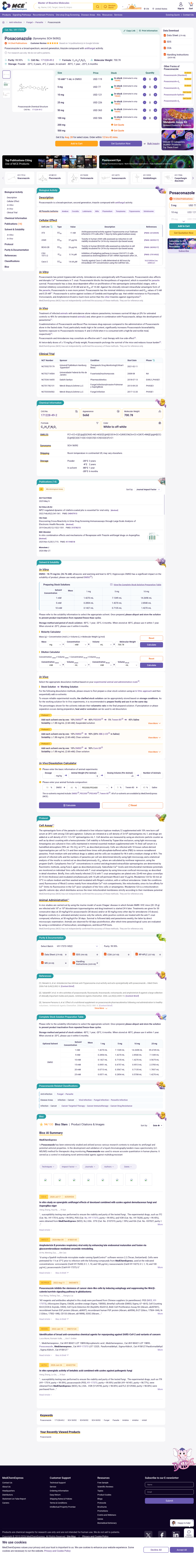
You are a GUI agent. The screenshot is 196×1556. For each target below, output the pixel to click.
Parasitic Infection (119, 1100)
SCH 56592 (72, 1435)
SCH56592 (84, 1435)
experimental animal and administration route (116, 682)
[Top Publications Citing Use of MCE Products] (49, 167)
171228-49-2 (47, 60)
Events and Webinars (106, 1530)
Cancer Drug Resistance (121, 1106)
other (107, 297)
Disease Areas (46, 1100)
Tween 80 (104, 793)
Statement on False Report (14, 1514)
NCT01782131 (48, 386)
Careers (5, 1518)
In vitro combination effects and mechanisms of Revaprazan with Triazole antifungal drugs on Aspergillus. (89, 535)
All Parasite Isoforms (48, 211)
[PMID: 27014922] (151, 255)
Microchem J (44, 548)
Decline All (156, 1550)
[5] (160, 342)
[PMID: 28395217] (151, 240)
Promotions (102, 1526)
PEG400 (93, 793)
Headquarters (8, 1506)
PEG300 (97, 719)
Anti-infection (15, 22)
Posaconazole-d (171, 81)
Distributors (7, 1510)
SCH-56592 (96, 1435)
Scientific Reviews (105, 1502)
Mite (97, 211)
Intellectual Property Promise (62, 1522)
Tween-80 (116, 719)
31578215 (76, 527)
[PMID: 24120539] (151, 233)
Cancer (71, 1100)
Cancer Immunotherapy (97, 1106)
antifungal (90, 48)
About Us (6, 1502)
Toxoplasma (120, 211)
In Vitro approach (143, 691)
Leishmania (87, 211)
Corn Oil (97, 748)
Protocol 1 (45, 715)
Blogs (99, 1514)
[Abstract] (114, 510)
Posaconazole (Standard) (175, 75)
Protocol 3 (45, 744)
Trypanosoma (134, 211)
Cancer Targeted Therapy (73, 1106)
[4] (135, 337)
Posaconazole (54, 22)
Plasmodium (107, 211)
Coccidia (75, 211)
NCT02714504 (48, 373)
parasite (156, 280)
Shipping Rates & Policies (61, 1514)
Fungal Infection (101, 1100)
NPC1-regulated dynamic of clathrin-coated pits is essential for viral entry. (74, 510)
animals (64, 313)
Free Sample (102, 1498)
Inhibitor (125, 1435)
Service (53, 1502)
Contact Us (7, 1498)
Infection (62, 1100)
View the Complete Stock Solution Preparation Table (137, 585)
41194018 (70, 542)
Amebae (65, 211)
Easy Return (55, 1510)
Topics (100, 1506)
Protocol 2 (45, 730)
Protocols (101, 1518)
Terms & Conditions (58, 1518)
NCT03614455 (48, 380)
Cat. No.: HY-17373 (14, 30)
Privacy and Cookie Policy (57, 1551)
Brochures (102, 1522)
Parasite (39, 22)
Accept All (182, 1550)
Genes (100, 1534)
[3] (51, 333)
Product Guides (104, 1510)
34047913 (72, 513)
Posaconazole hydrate (174, 95)
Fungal (29, 22)
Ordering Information (59, 1506)
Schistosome (149, 211)
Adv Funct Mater (45, 498)
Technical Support (58, 1498)
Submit (169, 1516)
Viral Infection (85, 1100)
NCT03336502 (48, 392)
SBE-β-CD (103, 734)
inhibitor (135, 1435)
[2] (140, 296)
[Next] (193, 178)
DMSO (87, 577)
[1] (51, 293)
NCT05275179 (48, 366)
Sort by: (129, 489)
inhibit (144, 1435)
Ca (52, 280)
